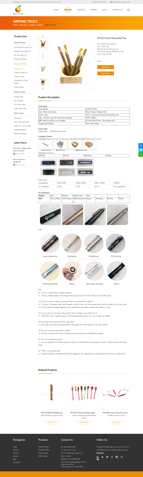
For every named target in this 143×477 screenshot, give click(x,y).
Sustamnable (57, 2)
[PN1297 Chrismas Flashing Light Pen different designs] (84, 394)
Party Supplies (18, 101)
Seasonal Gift (48, 2)
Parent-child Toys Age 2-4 (23, 47)
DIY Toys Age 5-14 (20, 55)
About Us (81, 10)
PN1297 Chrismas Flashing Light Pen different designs (84, 413)
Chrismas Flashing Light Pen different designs (84, 417)
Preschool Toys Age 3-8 (22, 51)
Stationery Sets (19, 76)
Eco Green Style (19, 104)
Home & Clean (19, 92)
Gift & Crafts (19, 113)
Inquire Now (106, 67)
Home (56, 10)
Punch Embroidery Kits (21, 122)
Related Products (47, 370)
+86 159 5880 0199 (74, 459)
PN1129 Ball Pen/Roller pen (52, 413)
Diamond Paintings (20, 133)
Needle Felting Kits (20, 130)
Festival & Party (20, 42)
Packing (41, 2)
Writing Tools (50, 25)
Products (68, 10)
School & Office (35, 25)
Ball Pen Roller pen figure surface (52, 415)
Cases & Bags (19, 87)
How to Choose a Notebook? (19, 161)
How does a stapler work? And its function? (22, 150)
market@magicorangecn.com (121, 2)
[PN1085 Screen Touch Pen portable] (116, 394)
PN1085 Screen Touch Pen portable (116, 413)
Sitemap (114, 450)
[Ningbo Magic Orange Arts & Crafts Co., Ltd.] (18, 9)
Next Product (105, 73)
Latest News (20, 143)
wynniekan (68, 456)
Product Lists (20, 36)
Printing (35, 2)
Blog (104, 10)
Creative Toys (24, 2)
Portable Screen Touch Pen (116, 415)
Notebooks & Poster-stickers (21, 82)
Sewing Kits (18, 118)
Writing (30, 2)
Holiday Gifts (18, 97)
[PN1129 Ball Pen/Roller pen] (51, 394)
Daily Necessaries (20, 108)
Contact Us (117, 10)
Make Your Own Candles (22, 126)
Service (94, 10)
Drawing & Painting (20, 59)
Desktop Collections (21, 72)
